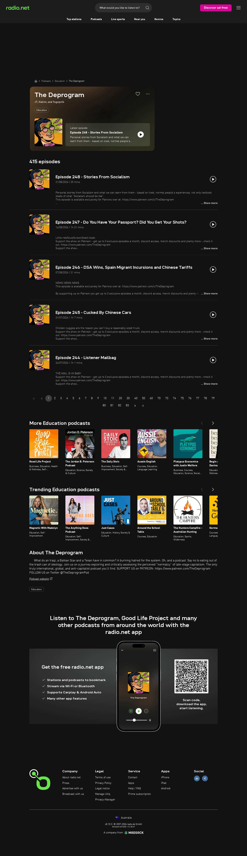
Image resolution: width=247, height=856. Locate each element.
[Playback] (141, 134)
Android (165, 788)
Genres (158, 19)
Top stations (74, 19)
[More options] (147, 94)
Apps (131, 783)
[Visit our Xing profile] (204, 778)
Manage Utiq (102, 794)
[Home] (35, 81)
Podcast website (39, 579)
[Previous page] (42, 398)
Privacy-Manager (105, 799)
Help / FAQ (134, 788)
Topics (176, 19)
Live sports (118, 19)
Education (41, 110)
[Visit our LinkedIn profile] (196, 778)
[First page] (34, 398)
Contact (132, 777)
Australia (126, 817)
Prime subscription (139, 794)
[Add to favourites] (138, 94)
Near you (139, 19)
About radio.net (71, 777)
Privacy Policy (103, 783)
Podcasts (96, 19)
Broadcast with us (73, 794)
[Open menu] (238, 7)
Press (65, 783)
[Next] (213, 421)
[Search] (147, 7)
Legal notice (102, 788)
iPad (163, 783)
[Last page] (143, 406)
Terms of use (103, 777)
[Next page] (135, 406)
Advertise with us (72, 788)
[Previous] (201, 421)
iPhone (165, 777)
